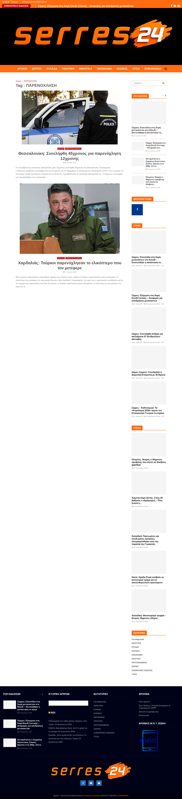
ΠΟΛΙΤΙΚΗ (68, 68)
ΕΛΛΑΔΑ (51, 68)
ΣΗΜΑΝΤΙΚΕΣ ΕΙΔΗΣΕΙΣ (73, 148)
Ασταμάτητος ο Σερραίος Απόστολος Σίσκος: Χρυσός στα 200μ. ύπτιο (29, 742)
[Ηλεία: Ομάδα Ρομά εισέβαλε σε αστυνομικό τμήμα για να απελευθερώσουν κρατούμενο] (149, 562)
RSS (53, 712)
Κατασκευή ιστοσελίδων (92, 796)
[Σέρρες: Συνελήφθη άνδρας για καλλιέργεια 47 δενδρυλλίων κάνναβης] (149, 318)
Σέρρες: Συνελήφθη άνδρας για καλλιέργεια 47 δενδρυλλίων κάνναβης (147, 336)
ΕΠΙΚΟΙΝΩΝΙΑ (123, 796)
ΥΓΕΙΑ (136, 68)
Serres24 (139, 266)
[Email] (99, 783)
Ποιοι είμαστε (144, 702)
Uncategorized (138, 639)
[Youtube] (91, 783)
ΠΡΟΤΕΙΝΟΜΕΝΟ (139, 662)
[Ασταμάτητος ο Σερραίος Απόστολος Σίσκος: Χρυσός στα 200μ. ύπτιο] (138, 162)
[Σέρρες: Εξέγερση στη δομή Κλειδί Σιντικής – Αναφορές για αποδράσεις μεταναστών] (138, 146)
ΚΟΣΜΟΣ (122, 68)
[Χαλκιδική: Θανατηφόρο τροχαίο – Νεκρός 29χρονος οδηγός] (149, 600)
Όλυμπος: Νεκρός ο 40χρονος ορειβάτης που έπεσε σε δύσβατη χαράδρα (149, 462)
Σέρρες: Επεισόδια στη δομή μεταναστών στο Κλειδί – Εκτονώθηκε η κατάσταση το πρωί (28, 705)
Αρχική (22, 68)
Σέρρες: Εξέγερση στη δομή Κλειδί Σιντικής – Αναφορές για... (156, 145)
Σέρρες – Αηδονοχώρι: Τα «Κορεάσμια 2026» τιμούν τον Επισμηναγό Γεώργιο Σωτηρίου (148, 410)
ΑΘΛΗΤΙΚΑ (85, 68)
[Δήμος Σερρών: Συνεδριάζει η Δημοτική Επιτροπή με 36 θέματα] (149, 357)
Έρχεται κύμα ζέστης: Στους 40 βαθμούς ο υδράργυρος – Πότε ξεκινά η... (147, 500)
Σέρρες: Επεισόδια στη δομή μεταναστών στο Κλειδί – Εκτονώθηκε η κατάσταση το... (147, 130)
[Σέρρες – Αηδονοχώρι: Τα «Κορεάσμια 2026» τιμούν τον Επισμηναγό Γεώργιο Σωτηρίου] (149, 392)
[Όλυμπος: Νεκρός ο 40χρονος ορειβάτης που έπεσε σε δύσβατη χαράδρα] (138, 180)
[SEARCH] (163, 83)
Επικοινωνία (153, 68)
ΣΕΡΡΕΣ (37, 68)
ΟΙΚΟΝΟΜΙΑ (104, 68)
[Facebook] (83, 783)
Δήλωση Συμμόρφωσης (149, 712)
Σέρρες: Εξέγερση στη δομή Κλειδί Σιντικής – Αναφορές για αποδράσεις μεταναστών (86, 6)
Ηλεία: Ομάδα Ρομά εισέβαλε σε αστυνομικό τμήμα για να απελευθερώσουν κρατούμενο (148, 580)
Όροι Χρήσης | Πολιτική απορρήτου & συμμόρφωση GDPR (154, 706)
